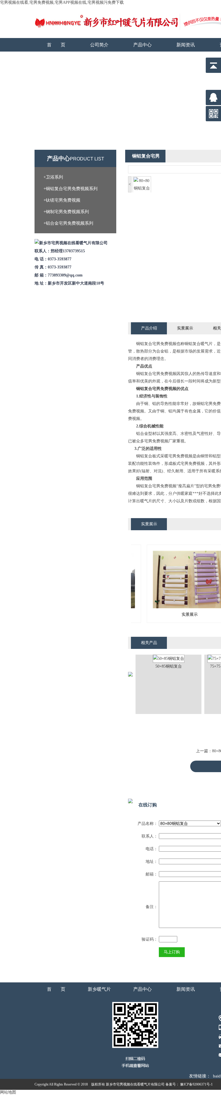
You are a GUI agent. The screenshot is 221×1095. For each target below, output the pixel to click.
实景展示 (185, 328)
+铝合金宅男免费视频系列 (68, 223)
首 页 (56, 44)
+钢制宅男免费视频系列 (66, 211)
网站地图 (8, 1092)
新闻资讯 (185, 44)
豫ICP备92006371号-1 (196, 1084)
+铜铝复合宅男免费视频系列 (70, 188)
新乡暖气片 (99, 989)
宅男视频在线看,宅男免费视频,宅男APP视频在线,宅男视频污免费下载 (62, 2)
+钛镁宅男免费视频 (61, 200)
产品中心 (142, 44)
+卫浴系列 (53, 177)
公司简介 (99, 44)
